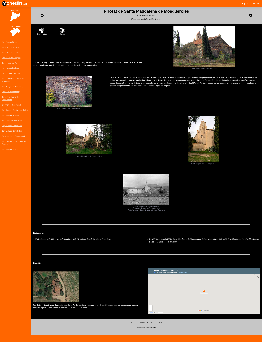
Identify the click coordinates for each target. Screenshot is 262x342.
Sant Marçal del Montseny (74, 62)
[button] (258, 3)
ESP (254, 4)
